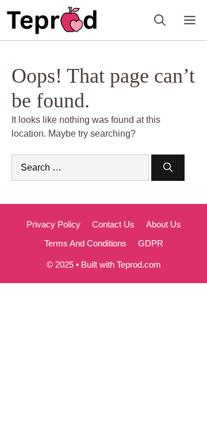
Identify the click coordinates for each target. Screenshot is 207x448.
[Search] (168, 168)
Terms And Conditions (85, 243)
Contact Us (113, 224)
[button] (160, 20)
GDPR (150, 243)
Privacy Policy (53, 224)
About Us (163, 224)
